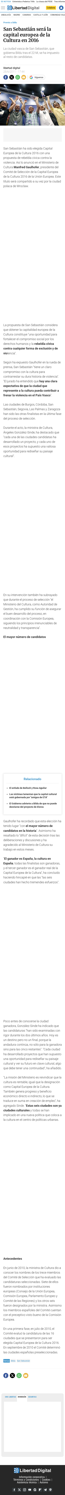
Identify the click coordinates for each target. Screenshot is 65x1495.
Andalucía (6, 15)
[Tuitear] (11, 77)
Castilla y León (40, 15)
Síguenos (38, 77)
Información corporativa (32, 1477)
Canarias (26, 15)
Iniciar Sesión (61, 8)
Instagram (24, 1490)
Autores (44, 1482)
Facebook (14, 1490)
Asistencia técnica (27, 1482)
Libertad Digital (32, 1470)
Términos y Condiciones (26, 1479)
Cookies (46, 1479)
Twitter (19, 1490)
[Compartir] (5, 77)
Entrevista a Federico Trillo (23, 2)
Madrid (17, 15)
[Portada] (23, 8)
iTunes (50, 1490)
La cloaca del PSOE (44, 2)
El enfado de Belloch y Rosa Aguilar (28, 788)
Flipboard (40, 1490)
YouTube (30, 1490)
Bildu (13, 1361)
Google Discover (35, 1490)
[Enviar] (17, 77)
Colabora (51, 7)
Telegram (45, 1490)
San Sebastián (23, 1361)
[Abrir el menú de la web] (4, 7)
